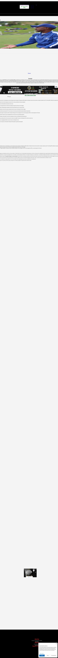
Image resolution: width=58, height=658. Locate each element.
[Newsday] (30, 74)
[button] (56, 643)
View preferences (53, 655)
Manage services (42, 653)
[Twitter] (31, 8)
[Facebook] (31, 6)
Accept (42, 655)
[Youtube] (33, 8)
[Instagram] (33, 6)
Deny (48, 655)
